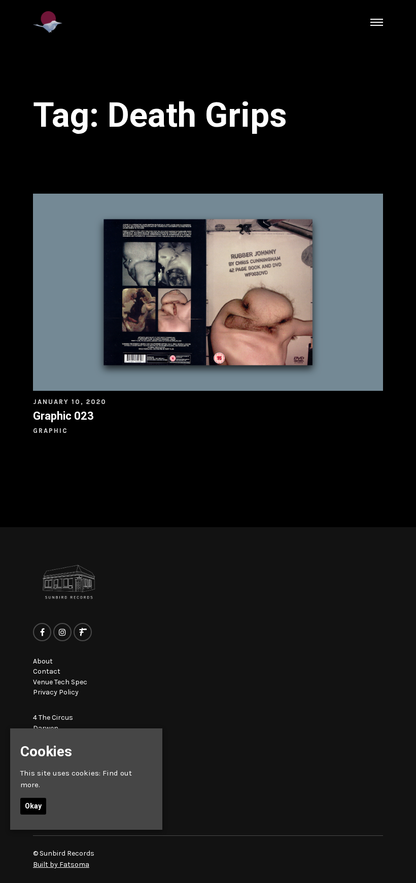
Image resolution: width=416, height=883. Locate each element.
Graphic (50, 430)
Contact (46, 671)
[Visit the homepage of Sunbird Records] (47, 22)
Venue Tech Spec (60, 682)
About (43, 661)
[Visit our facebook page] (42, 632)
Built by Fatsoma (61, 864)
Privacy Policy (56, 692)
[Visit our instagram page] (62, 632)
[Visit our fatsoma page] (83, 632)
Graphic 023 (63, 416)
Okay (33, 806)
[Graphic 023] (208, 292)
